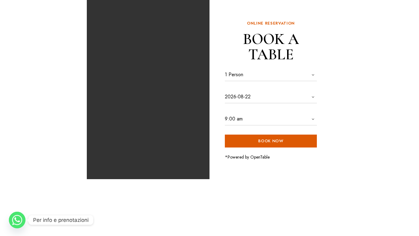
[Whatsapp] (17, 220)
